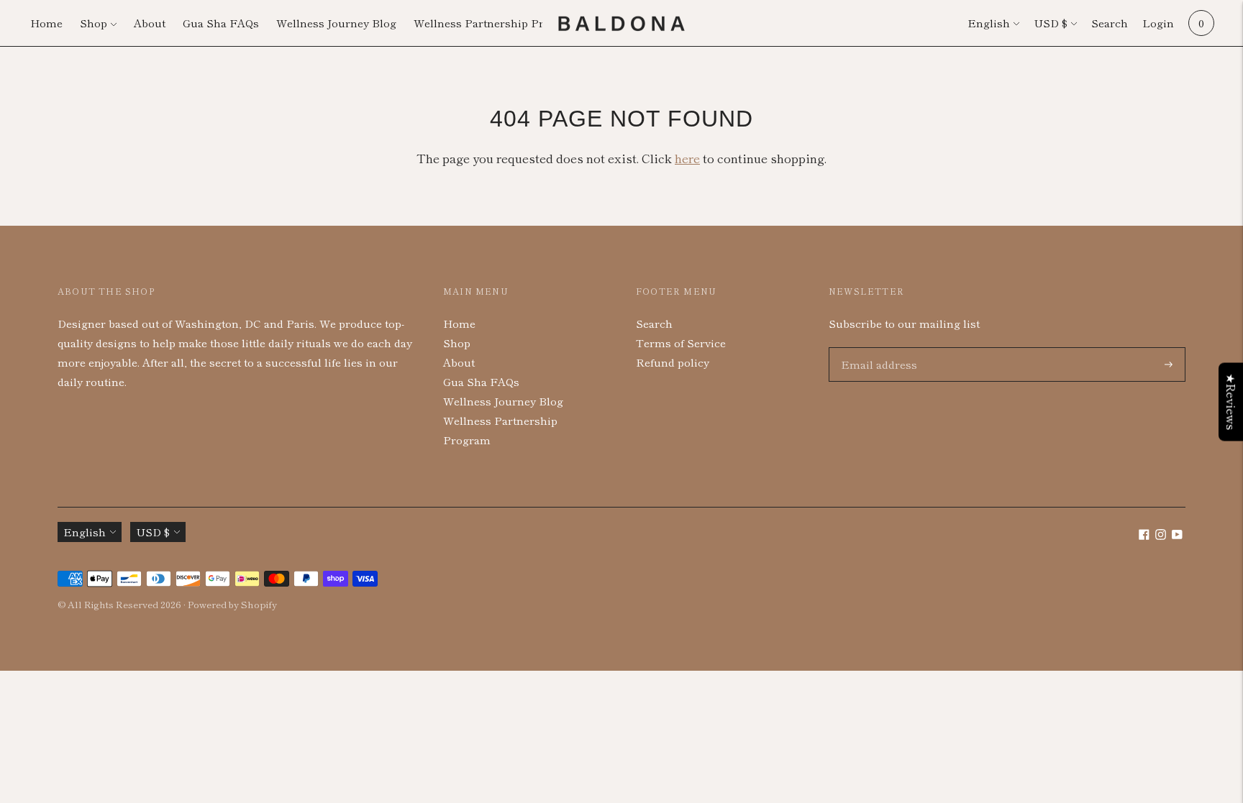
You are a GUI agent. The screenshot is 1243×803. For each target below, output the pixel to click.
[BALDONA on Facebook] (1144, 535)
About (149, 22)
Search (1109, 22)
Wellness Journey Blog (336, 22)
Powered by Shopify (232, 604)
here (687, 158)
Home (46, 22)
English (988, 22)
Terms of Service (681, 342)
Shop (93, 22)
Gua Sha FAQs (221, 22)
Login (1158, 22)
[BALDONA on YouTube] (1177, 535)
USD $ (1050, 22)
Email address (876, 347)
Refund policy (672, 362)
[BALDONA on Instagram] (1160, 535)
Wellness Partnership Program (496, 22)
